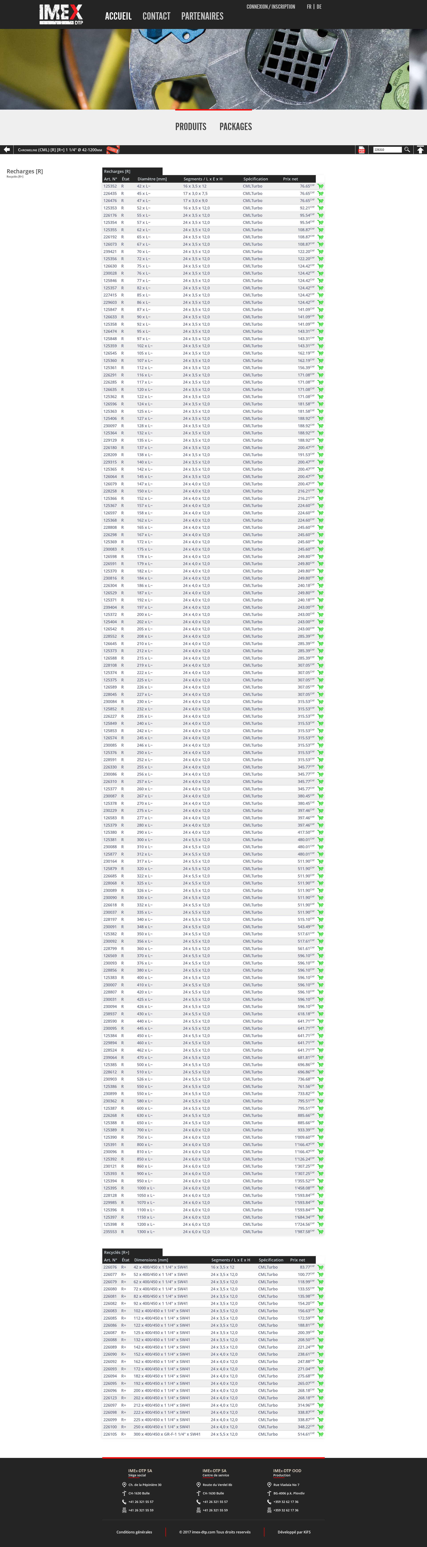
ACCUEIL (118, 16)
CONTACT (156, 16)
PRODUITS (190, 127)
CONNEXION (257, 6)
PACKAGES (236, 127)
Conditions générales (134, 1532)
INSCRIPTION (283, 6)
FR (309, 6)
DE (319, 6)
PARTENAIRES (202, 16)
